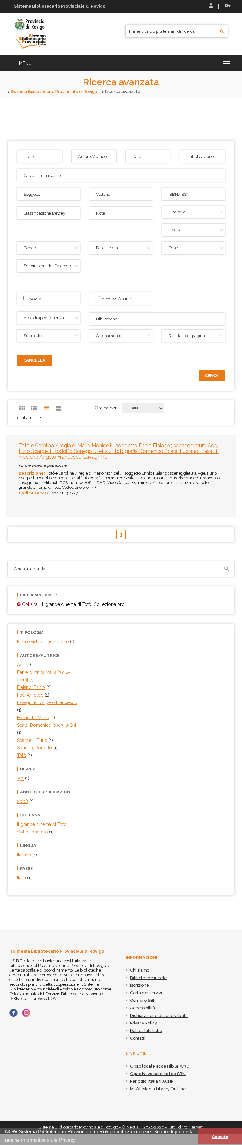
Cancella (34, 360)
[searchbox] (158, 318)
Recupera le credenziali (226, 6)
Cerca (212, 375)
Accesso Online (115, 298)
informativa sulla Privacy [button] (48, 1140)
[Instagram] (26, 1013)
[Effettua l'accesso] (210, 6)
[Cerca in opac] (222, 32)
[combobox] (157, 319)
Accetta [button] (220, 1136)
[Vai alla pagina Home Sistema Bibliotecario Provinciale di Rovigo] (30, 33)
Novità (34, 298)
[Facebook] (13, 1013)
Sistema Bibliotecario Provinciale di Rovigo (54, 91)
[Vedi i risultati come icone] (21, 408)
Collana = (31, 604)
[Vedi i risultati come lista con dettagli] (58, 408)
